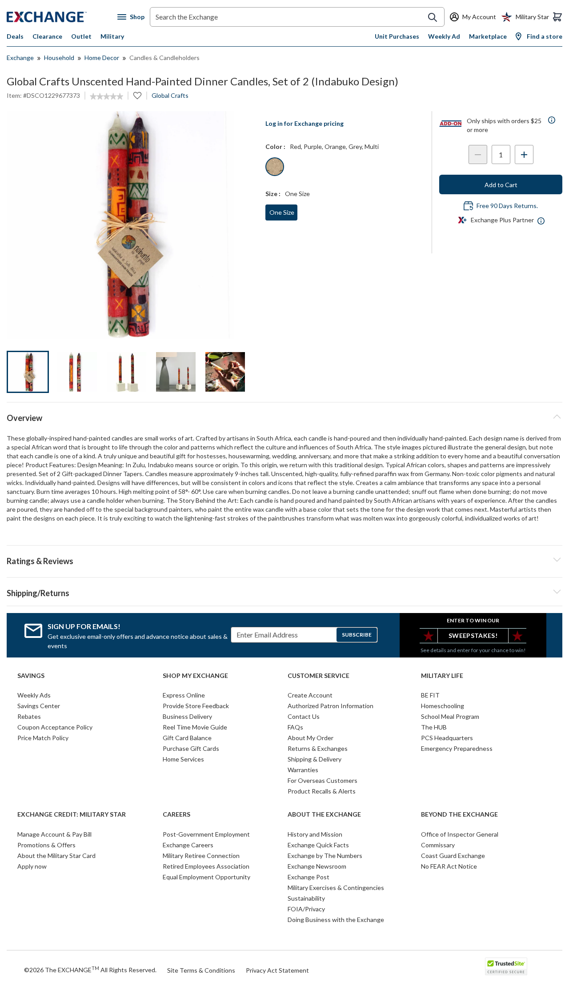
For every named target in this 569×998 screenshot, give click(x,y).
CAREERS (176, 814)
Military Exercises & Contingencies (336, 887)
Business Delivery (187, 716)
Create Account (310, 695)
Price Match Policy (42, 737)
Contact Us (304, 716)
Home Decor (101, 57)
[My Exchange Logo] (62, 17)
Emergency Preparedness (457, 748)
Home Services (183, 759)
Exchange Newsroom (317, 866)
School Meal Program (450, 716)
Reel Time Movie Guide (195, 727)
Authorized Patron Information (330, 705)
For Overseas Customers (322, 780)
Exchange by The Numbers (325, 855)
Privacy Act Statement (277, 970)
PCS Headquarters (447, 737)
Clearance (47, 36)
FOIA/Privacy (306, 909)
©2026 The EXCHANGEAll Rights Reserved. (90, 970)
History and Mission (315, 834)
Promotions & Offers (46, 845)
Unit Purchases (397, 36)
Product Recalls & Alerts (322, 791)
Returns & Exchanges (318, 748)
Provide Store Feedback (196, 705)
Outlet (81, 36)
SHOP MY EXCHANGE (195, 675)
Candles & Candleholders (164, 57)
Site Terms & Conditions (201, 970)
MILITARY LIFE (442, 675)
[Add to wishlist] (137, 95)
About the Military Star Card (56, 855)
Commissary (438, 845)
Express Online (184, 695)
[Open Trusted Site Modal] (506, 966)
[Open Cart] (557, 16)
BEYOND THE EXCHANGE (459, 814)
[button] (284, 559)
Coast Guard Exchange (453, 855)
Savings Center (38, 705)
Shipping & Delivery (314, 759)
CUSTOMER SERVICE (318, 675)
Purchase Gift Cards (191, 748)
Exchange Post (308, 877)
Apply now (32, 866)
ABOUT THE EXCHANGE (324, 814)
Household (59, 57)
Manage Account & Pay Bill (54, 834)
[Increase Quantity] (524, 154)
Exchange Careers (188, 845)
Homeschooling (442, 705)
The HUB (434, 727)
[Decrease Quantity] (478, 154)
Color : (275, 146)
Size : (272, 193)
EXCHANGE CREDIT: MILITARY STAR (71, 814)
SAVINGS (30, 675)
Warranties (303, 770)
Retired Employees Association (206, 866)
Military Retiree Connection (201, 855)
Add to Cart (501, 184)
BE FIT (430, 695)
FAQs (295, 727)
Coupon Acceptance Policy (54, 727)
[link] (106, 96)
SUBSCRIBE (357, 634)
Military (112, 36)
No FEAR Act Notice (449, 866)
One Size (281, 212)
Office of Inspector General (459, 834)
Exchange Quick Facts (318, 845)
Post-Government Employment (206, 834)
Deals (15, 36)
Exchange (20, 57)
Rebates (29, 716)
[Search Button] (432, 17)
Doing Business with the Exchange (336, 919)
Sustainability (306, 898)
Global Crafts (170, 95)
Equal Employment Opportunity (206, 877)
